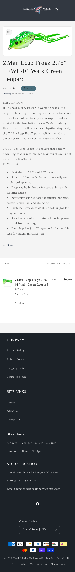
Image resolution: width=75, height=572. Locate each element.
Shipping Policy (16, 368)
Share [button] (9, 245)
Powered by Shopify (43, 558)
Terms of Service (17, 377)
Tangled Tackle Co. (22, 558)
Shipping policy (58, 564)
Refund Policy (15, 359)
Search (11, 402)
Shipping (7, 94)
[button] (8, 10)
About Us (13, 410)
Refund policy (64, 558)
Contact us (13, 419)
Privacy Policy (15, 350)
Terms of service (38, 564)
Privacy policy (19, 564)
